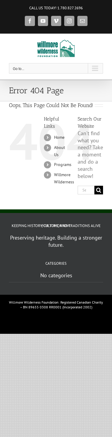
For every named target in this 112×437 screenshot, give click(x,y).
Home (59, 137)
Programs (62, 164)
